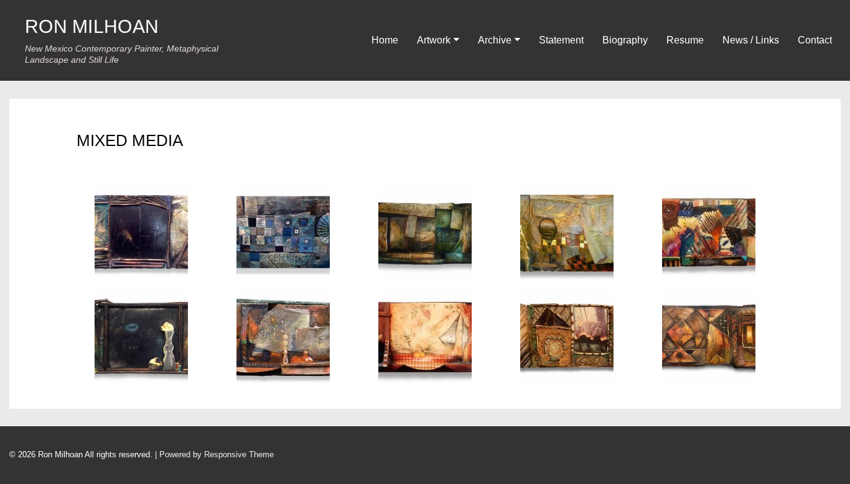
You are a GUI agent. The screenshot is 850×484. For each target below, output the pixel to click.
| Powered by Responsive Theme (214, 454)
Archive (494, 40)
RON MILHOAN (92, 26)
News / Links (750, 40)
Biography (625, 40)
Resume (685, 40)
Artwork (434, 40)
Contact (815, 40)
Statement (561, 40)
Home (384, 40)
